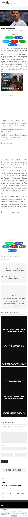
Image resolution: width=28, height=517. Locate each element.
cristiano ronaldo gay (6, 257)
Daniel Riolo (9, 59)
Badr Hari (4, 256)
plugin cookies (24, 515)
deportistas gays (16, 257)
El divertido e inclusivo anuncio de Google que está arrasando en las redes (13, 277)
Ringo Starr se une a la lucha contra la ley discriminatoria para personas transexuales (15, 268)
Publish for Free (20, 493)
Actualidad (4, 30)
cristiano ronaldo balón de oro (14, 256)
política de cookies (13, 513)
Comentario (4, 431)
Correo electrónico (5, 452)
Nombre (3, 445)
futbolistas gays (5, 259)
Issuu (9, 493)
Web (16, 452)
